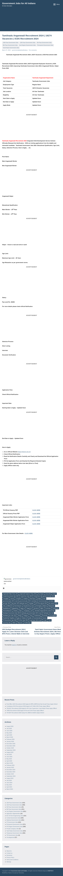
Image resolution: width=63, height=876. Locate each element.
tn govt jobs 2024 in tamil (35, 620)
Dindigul (39, 598)
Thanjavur (25, 615)
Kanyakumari (26, 605)
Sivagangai (26, 610)
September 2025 (11, 750)
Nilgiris (41, 608)
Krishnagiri (38, 605)
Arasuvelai (48, 593)
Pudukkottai (55, 608)
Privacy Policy (10, 857)
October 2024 (10, 774)
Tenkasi (20, 615)
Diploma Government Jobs (13, 820)
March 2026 (9, 737)
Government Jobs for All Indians (19, 3)
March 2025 (9, 763)
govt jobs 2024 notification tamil (19, 603)
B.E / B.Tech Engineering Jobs (14, 815)
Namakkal (36, 608)
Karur (33, 605)
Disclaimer (9, 855)
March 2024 (9, 789)
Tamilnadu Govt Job (48, 613)
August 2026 (9, 726)
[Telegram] (3, 588)
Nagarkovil (29, 608)
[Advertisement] (31, 20)
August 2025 (9, 752)
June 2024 (9, 782)
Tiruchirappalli (52, 615)
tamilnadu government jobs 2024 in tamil (32, 613)
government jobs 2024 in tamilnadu (28, 601)
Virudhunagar (27, 622)
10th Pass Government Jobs (10, 42)
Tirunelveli (5, 618)
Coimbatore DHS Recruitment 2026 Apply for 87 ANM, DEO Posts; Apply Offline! (28, 706)
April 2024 (9, 787)
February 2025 (10, 765)
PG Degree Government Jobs (14, 826)
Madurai (45, 605)
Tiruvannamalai (37, 618)
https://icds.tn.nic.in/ (24, 452)
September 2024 (11, 776)
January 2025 (10, 767)
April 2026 (9, 735)
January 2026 (10, 741)
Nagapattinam (15, 608)
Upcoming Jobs (7, 622)
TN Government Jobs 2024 (10, 620)
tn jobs (45, 620)
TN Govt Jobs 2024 (23, 620)
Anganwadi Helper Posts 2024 (10, 593)
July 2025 (9, 754)
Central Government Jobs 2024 (11, 596)
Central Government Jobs (13, 818)
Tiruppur (18, 618)
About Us (9, 851)
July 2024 (9, 780)
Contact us (9, 853)
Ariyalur (54, 593)
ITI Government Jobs (12, 822)
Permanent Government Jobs (45, 45)
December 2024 (10, 769)
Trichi (49, 620)
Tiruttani (23, 618)
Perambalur (48, 608)
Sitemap (8, 861)
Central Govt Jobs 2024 (26, 596)
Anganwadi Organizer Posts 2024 (28, 593)
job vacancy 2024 (53, 603)
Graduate (31, 603)
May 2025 (9, 758)
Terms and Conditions (12, 859)
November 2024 (10, 771)
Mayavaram (51, 605)
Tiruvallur (29, 618)
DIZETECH (50, 870)
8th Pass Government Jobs (10, 45)
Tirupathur (11, 618)
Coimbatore (18, 598)
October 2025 (10, 748)
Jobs (4, 605)
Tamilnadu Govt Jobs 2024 (9, 615)
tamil (32, 610)
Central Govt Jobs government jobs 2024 (44, 596)
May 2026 (9, 733)
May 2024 (9, 784)
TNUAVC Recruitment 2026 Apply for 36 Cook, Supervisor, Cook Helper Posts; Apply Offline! (31, 708)
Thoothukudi (37, 615)
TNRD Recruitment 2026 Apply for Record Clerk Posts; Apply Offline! (25, 710)
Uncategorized (10, 837)
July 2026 (9, 728)
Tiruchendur (45, 615)
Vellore (14, 622)
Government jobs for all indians (46, 601)
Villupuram (20, 622)
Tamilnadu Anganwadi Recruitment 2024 (45, 610)
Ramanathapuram (7, 610)
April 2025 (9, 761)
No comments (33, 50)
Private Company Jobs (12, 828)
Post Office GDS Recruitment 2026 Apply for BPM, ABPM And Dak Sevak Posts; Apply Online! (32, 704)
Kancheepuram (18, 605)
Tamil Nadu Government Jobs (11, 47)
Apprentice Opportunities (13, 813)
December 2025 (10, 743)
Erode (44, 598)
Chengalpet (6, 598)
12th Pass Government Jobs (27, 42)
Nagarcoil (22, 608)
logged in (14, 645)
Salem (20, 610)
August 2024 (9, 778)
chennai (12, 598)
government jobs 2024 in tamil (10, 601)
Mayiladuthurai (6, 608)
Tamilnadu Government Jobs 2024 (11, 613)
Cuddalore (25, 598)
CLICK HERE (36, 510)
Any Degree (41, 593)
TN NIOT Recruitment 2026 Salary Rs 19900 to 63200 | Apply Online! (25, 712)
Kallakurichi (10, 605)
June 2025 (9, 756)
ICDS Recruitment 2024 (41, 603)
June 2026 (9, 730)
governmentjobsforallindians (20, 50)
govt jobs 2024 (6, 603)
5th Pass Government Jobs (44, 42)
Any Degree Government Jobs (27, 45)
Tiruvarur (44, 618)
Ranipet (15, 610)
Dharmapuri (32, 598)
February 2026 (10, 739)
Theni (31, 615)
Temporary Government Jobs (14, 833)
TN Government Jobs (12, 835)
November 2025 (10, 745)
